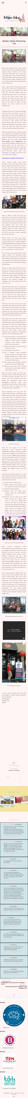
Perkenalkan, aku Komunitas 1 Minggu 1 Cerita (13, 983)
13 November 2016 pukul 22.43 (13, 853)
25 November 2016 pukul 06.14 (13, 974)
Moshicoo (14, 1094)
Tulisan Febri (6, 1093)
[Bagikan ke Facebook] (8, 774)
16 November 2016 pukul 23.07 (13, 880)
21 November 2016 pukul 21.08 (13, 963)
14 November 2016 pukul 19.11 (12, 864)
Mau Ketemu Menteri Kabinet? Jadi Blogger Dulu (16, 987)
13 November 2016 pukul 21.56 (13, 835)
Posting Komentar (5, 979)
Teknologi (16, 770)
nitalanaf (7, 945)
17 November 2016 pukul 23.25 (13, 939)
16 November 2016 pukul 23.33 (13, 912)
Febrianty (14, 765)
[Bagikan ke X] (20, 774)
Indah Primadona (9, 824)
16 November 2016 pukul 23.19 (13, 900)
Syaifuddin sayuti (9, 841)
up (13, 1096)
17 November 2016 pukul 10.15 (12, 926)
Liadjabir (6, 859)
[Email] (8, 777)
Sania (5, 917)
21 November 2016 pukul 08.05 (13, 952)
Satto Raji (7, 957)
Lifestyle (11, 770)
